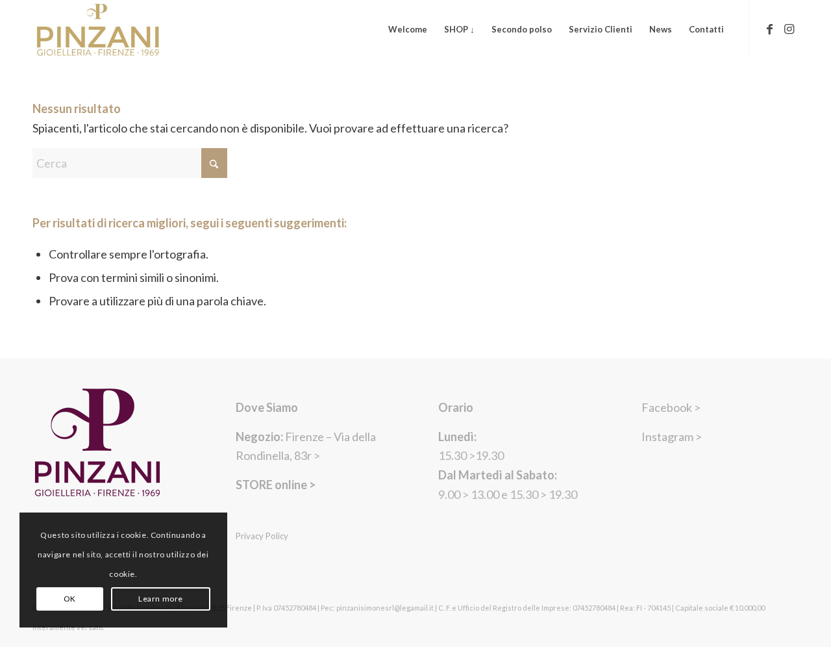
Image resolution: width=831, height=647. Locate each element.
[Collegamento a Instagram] (789, 28)
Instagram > (671, 436)
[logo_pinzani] (98, 29)
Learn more (160, 598)
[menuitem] (408, 29)
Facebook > (671, 407)
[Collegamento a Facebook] (769, 28)
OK (70, 598)
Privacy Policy (262, 536)
